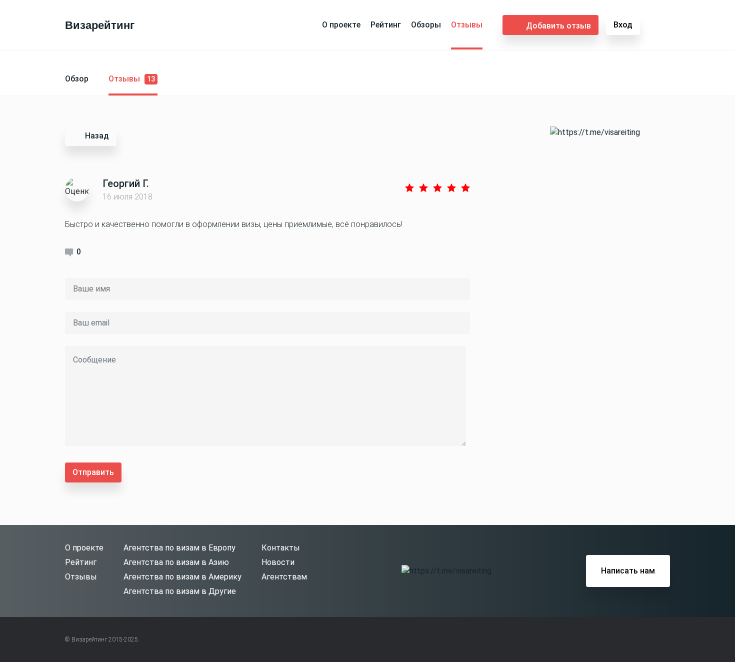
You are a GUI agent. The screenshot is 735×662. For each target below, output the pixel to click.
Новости (278, 562)
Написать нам (628, 571)
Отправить (93, 472)
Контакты (281, 547)
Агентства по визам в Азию (176, 562)
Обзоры (426, 25)
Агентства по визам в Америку (183, 577)
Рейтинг (385, 25)
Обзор (76, 79)
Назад (97, 135)
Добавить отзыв (558, 25)
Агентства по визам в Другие (180, 591)
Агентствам (284, 577)
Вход (623, 25)
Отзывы (466, 25)
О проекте (341, 25)
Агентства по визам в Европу (180, 547)
